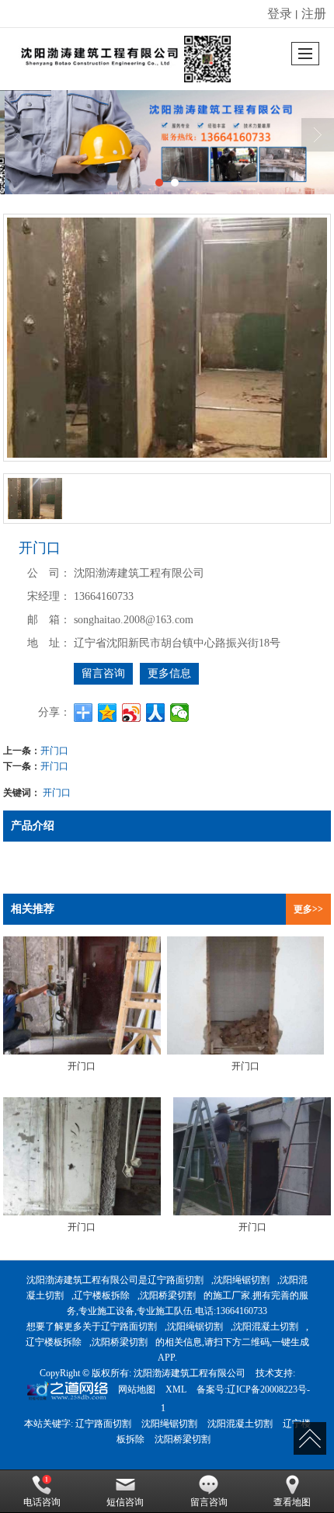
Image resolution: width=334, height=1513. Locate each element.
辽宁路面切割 (176, 1279)
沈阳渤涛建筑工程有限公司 (189, 1373)
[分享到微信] (180, 712)
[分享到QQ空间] (107, 712)
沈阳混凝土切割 (265, 1326)
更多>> (308, 909)
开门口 (54, 749)
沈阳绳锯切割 (242, 1279)
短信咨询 (125, 1502)
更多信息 (169, 673)
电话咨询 (42, 1502)
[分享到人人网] (155, 712)
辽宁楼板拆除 (102, 1295)
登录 (279, 13)
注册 (313, 13)
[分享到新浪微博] (131, 712)
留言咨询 (103, 673)
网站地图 (136, 1389)
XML (175, 1389)
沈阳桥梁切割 (168, 1295)
